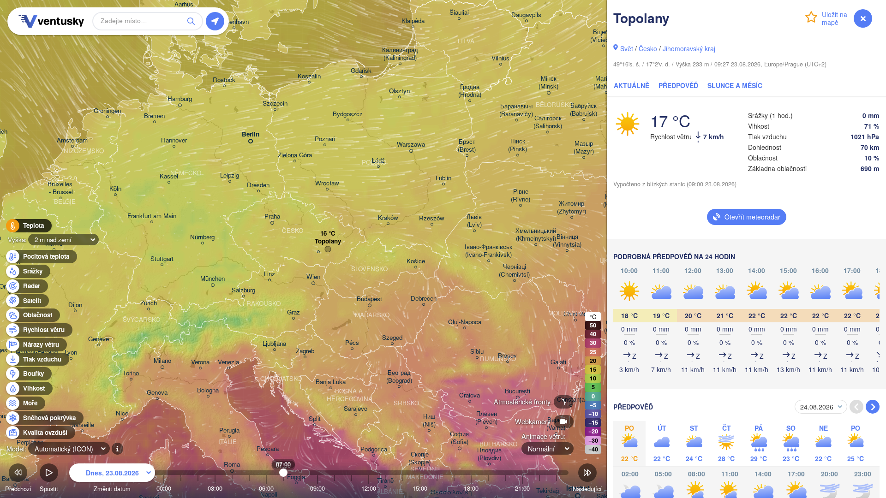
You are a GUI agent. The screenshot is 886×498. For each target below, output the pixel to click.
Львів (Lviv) (474, 221)
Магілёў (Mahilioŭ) (606, 82)
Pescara (268, 449)
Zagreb (305, 351)
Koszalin (309, 76)
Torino (131, 373)
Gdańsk (361, 71)
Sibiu (477, 352)
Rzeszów (431, 218)
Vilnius (500, 58)
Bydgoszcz (348, 114)
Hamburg (180, 99)
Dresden (258, 185)
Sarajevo (355, 409)
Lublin (443, 178)
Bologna (208, 390)
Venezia (228, 362)
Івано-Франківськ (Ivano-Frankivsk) (488, 251)
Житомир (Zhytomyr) (571, 207)
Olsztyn (399, 91)
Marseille (82, 425)
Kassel (169, 176)
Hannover (174, 140)
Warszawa (411, 144)
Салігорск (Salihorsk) (547, 122)
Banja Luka (331, 382)
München (212, 279)
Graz (293, 312)
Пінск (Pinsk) (517, 145)
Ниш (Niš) (429, 420)
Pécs (352, 343)
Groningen (107, 111)
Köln (115, 189)
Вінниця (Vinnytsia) (567, 241)
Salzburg (243, 290)
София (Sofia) (459, 438)
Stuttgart (162, 259)
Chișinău (575, 314)
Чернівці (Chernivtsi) (514, 271)
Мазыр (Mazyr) (584, 147)
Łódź (378, 161)
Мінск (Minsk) (548, 82)
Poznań (325, 139)
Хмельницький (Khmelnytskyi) (535, 235)
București (517, 391)
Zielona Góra (295, 155)
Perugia (229, 430)
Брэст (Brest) (467, 146)
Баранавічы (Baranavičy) (516, 110)
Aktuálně (631, 85)
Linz (269, 274)
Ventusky (50, 21)
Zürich (148, 303)
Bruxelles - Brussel (61, 188)
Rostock (224, 80)
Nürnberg (202, 237)
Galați (558, 362)
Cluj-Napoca (464, 322)
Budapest (369, 299)
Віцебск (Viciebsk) (603, 36)
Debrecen (424, 298)
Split (315, 419)
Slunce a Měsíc (734, 85)
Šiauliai (459, 13)
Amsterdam (72, 140)
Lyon (71, 352)
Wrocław (327, 183)
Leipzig (229, 175)
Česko (648, 48)
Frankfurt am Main (151, 216)
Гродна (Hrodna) (469, 91)
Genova (157, 393)
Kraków (388, 218)
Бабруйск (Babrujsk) (583, 110)
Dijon (75, 305)
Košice (416, 261)
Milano (162, 361)
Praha (272, 216)
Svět (626, 48)
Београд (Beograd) (399, 377)
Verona (200, 362)
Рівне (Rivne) (520, 195)
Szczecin (275, 103)
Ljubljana (274, 344)
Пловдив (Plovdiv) (489, 454)
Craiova (469, 395)
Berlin (250, 134)
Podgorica (373, 449)
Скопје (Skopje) (419, 458)
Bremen (154, 116)
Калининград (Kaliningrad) (400, 54)
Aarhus (183, 4)
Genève (98, 339)
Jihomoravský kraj (689, 48)
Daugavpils (526, 15)
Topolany (328, 241)
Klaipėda (413, 21)
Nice (122, 413)
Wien (313, 277)
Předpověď (678, 85)
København (234, 22)
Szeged (392, 338)
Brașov (507, 356)
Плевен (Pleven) (486, 418)
